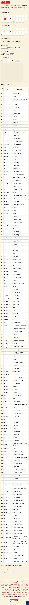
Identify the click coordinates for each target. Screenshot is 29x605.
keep (5, 147)
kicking (5, 253)
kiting (5, 425)
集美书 (26, 585)
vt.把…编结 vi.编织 (17, 494)
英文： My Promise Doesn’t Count (8, 572)
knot (5, 518)
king (5, 368)
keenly (5, 141)
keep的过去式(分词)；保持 (19, 177)
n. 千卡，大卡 (16, 298)
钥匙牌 (14, 213)
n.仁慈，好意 (16, 350)
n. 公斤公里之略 (16, 292)
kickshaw (6, 259)
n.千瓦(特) (15, 319)
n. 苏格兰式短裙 (16, 322)
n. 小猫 (14, 428)
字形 (2, 589)
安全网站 (15, 594)
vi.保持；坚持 (16, 147)
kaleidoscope (7, 104)
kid (5, 262)
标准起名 (3, 5)
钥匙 (14, 228)
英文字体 (18, 592)
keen (5, 138)
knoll (5, 515)
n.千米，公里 (16, 313)
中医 (21, 589)
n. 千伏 (14, 316)
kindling (6, 343)
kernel (5, 189)
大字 (5, 589)
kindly (5, 347)
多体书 (14, 587)
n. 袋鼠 (14, 110)
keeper (5, 150)
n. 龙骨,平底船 (16, 135)
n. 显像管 (15, 359)
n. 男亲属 (15, 392)
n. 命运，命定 (16, 407)
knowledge (6, 533)
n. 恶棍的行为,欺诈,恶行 (18, 454)
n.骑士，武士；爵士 (17, 485)
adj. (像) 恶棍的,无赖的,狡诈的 (20, 457)
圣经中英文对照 (21, 7)
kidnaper (6, 271)
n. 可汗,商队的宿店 (17, 241)
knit (5, 494)
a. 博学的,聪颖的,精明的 (18, 527)
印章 (19, 590)
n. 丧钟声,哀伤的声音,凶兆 (19, 469)
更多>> (18, 5)
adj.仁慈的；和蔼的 (17, 331)
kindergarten (7, 334)
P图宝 (26, 592)
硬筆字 (24, 590)
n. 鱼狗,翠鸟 (15, 374)
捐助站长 (27, 581)
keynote (6, 222)
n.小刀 (14, 482)
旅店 (14, 398)
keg (5, 159)
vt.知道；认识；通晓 (17, 524)
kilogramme (7, 304)
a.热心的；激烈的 (17, 138)
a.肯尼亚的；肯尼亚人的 (18, 174)
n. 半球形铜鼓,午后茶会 (18, 204)
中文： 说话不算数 (4, 569)
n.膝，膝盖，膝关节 (17, 463)
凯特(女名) (15, 119)
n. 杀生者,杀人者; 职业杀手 (19, 283)
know (5, 524)
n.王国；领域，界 (17, 371)
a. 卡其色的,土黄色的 (18, 238)
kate (5, 119)
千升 (14, 307)
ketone (5, 198)
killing (5, 286)
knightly (6, 491)
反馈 (7, 9)
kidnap (5, 268)
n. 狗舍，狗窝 (16, 165)
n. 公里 (14, 310)
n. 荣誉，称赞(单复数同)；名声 (20, 561)
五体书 (2, 585)
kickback (6, 250)
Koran (5, 558)
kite (5, 419)
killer (5, 283)
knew (5, 476)
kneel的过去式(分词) (17, 472)
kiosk (5, 395)
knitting (6, 500)
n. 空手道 (15, 116)
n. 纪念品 (15, 156)
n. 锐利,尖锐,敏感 (17, 144)
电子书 (4, 590)
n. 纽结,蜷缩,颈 (16, 383)
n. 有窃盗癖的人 (16, 440)
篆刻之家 (9, 589)
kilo (5, 292)
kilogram (6, 301)
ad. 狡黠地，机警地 (17, 530)
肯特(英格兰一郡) (17, 168)
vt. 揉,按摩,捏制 (16, 460)
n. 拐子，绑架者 (16, 274)
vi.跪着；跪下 (16, 466)
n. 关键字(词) (16, 235)
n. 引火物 (15, 343)
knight (5, 485)
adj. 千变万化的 (16, 107)
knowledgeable (7, 537)
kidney (5, 277)
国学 (15, 589)
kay (5, 129)
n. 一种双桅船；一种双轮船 (19, 195)
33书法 (3, 587)
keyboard (6, 210)
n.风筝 (14, 419)
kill (4, 280)
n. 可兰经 (15, 558)
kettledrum (6, 204)
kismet (5, 407)
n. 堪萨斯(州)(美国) (17, 113)
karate (5, 116)
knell (5, 469)
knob (5, 506)
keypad (6, 225)
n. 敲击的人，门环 (17, 512)
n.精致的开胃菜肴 (17, 259)
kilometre (6, 313)
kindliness (6, 340)
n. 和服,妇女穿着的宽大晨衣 (19, 325)
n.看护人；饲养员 (17, 150)
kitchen (6, 416)
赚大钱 (14, 286)
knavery (6, 454)
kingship (6, 380)
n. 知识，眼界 (16, 162)
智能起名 (8, 5)
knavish (6, 457)
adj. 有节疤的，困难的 (18, 521)
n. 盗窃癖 (15, 437)
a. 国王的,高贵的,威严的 (18, 377)
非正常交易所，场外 (17, 180)
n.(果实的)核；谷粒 (17, 189)
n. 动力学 (15, 365)
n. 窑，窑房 (15, 289)
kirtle (5, 404)
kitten (5, 428)
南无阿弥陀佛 (4, 594)
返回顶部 (15, 582)
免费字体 (9, 592)
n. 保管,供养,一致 (17, 153)
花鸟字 (18, 587)
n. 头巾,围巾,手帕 (17, 183)
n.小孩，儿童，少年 (17, 262)
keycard (6, 213)
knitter (5, 497)
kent (5, 168)
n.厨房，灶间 (16, 416)
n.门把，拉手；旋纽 (17, 506)
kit (4, 413)
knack (5, 444)
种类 (14, 356)
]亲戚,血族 (15, 386)
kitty (5, 431)
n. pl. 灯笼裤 (15, 479)
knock (5, 509)
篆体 (19, 585)
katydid (6, 126)
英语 (16, 590)
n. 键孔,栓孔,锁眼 (17, 219)
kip (5, 398)
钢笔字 (10, 587)
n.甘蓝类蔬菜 (16, 93)
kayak (5, 132)
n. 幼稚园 (15, 334)
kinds (5, 356)
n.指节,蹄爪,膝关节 (17, 546)
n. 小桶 (14, 159)
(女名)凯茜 (15, 123)
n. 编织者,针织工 (17, 497)
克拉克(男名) (16, 434)
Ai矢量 (22, 592)
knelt (5, 472)
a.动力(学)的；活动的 (18, 362)
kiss (5, 410)
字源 (13, 589)
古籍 (18, 589)
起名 (10, 590)
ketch (5, 195)
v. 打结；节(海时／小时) (18, 555)
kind (5, 331)
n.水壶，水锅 (16, 201)
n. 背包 (14, 448)
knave (5, 451)
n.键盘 (14, 210)
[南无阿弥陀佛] (14, 602)
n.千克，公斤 (16, 301)
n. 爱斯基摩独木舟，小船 (19, 132)
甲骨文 (10, 585)
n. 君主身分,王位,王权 (18, 380)
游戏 (27, 589)
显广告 (19, 594)
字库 (22, 584)
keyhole (6, 219)
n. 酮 (14, 198)
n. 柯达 (14, 549)
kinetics (6, 365)
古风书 (6, 585)
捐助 (2, 9)
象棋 (24, 589)
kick (5, 247)
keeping (6, 153)
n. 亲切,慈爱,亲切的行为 (18, 340)
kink (5, 383)
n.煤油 (14, 192)
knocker (6, 512)
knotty (5, 521)
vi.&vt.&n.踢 (15, 247)
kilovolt (5, 316)
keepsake (6, 156)
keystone (6, 231)
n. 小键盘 (15, 225)
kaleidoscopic (7, 107)
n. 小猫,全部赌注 (17, 431)
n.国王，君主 (16, 368)
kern (5, 186)
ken (5, 162)
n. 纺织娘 (15, 126)
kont (5, 555)
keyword (6, 235)
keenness (6, 144)
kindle (5, 337)
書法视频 (22, 587)
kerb (5, 180)
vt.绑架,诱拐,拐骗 (17, 268)
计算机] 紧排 (16, 186)
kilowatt (6, 319)
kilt (4, 322)
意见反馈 (22, 581)
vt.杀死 (14, 280)
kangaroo (6, 110)
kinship (6, 389)
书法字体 (25, 584)
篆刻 (19, 584)
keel (5, 135)
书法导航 (11, 584)
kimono (6, 325)
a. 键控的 (15, 216)
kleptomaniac (7, 440)
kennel (5, 165)
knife (5, 482)
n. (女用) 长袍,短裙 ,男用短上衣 (20, 404)
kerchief (6, 183)
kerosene (6, 192)
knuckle (6, 546)
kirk (5, 401)
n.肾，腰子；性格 (17, 277)
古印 (14, 585)
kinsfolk (6, 386)
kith (5, 422)
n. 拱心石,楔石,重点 (17, 231)
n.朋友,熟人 (15, 422)
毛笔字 (7, 587)
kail (5, 93)
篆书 (16, 585)
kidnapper (6, 274)
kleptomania (7, 437)
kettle (5, 201)
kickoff (5, 256)
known (5, 542)
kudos (5, 561)
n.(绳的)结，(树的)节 (17, 518)
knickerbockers (7, 479)
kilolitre (6, 307)
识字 (13, 590)
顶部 (1, 576)
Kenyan (6, 174)
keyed (5, 216)
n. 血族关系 (15, 389)
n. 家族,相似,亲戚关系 (18, 353)
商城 (7, 590)
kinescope (6, 359)
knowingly (6, 530)
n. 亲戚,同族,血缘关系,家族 (19, 328)
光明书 (22, 585)
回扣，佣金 (15, 250)
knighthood (6, 488)
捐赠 (26, 594)
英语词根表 (14, 7)
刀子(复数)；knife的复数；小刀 (20, 503)
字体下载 (4, 592)
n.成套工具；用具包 (17, 413)
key (5, 207)
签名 (22, 590)
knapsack (6, 448)
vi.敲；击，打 (16, 509)
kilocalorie (6, 298)
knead (5, 460)
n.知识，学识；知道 (17, 533)
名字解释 (13, 5)
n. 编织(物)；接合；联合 (18, 500)
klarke (5, 434)
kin (5, 328)
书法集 (7, 584)
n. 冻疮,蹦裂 (15, 244)
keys (5, 228)
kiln (5, 289)
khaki (5, 238)
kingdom (6, 371)
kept (5, 177)
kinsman (6, 392)
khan (5, 241)
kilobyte (6, 295)
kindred (6, 353)
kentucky (6, 171)
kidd (5, 265)
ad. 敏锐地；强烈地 (17, 141)
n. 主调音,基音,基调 (17, 222)
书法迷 (3, 584)
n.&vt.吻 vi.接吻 (16, 410)
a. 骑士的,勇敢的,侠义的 (18, 491)
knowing (6, 527)
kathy (5, 123)
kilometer (6, 310)
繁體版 (2, 7)
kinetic (5, 362)
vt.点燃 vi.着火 (16, 337)
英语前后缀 (7, 7)
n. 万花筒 (15, 104)
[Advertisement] (12, 72)
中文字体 (13, 592)
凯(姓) (14, 129)
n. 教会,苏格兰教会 (17, 401)
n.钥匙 (14, 207)
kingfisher (6, 374)
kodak (5, 549)
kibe (5, 244)
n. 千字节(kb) (16, 295)
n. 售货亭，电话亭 (17, 395)
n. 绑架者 (15, 271)
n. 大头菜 (15, 552)
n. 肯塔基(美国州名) (17, 171)
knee (5, 463)
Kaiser (5, 96)
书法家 (15, 584)
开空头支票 (15, 425)
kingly (5, 377)
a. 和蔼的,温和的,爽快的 (18, 347)
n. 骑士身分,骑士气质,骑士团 (19, 488)
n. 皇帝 (14, 96)
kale (5, 100)
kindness (6, 350)
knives (5, 503)
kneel (5, 466)
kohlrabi (6, 552)
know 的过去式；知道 (18, 476)
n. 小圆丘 (15, 515)
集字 (26, 587)
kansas (6, 113)
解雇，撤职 (15, 256)
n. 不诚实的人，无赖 (17, 451)
